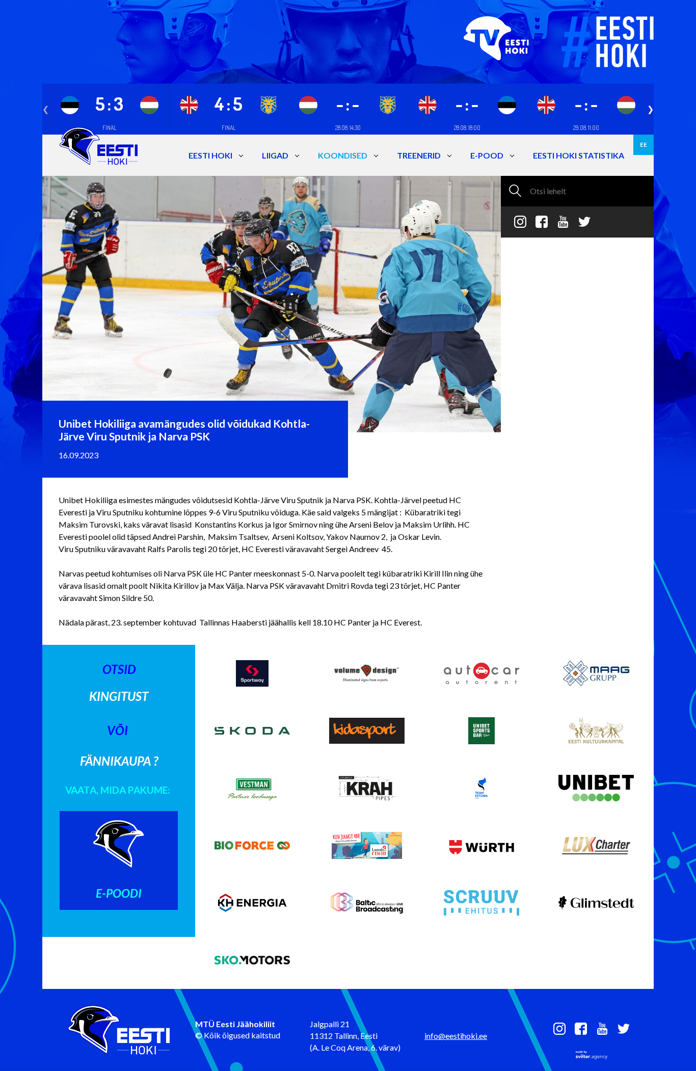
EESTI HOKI (210, 155)
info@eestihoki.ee (455, 1035)
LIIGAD (275, 155)
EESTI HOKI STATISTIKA (578, 155)
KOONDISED (342, 155)
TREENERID (419, 155)
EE (643, 144)
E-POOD (486, 155)
